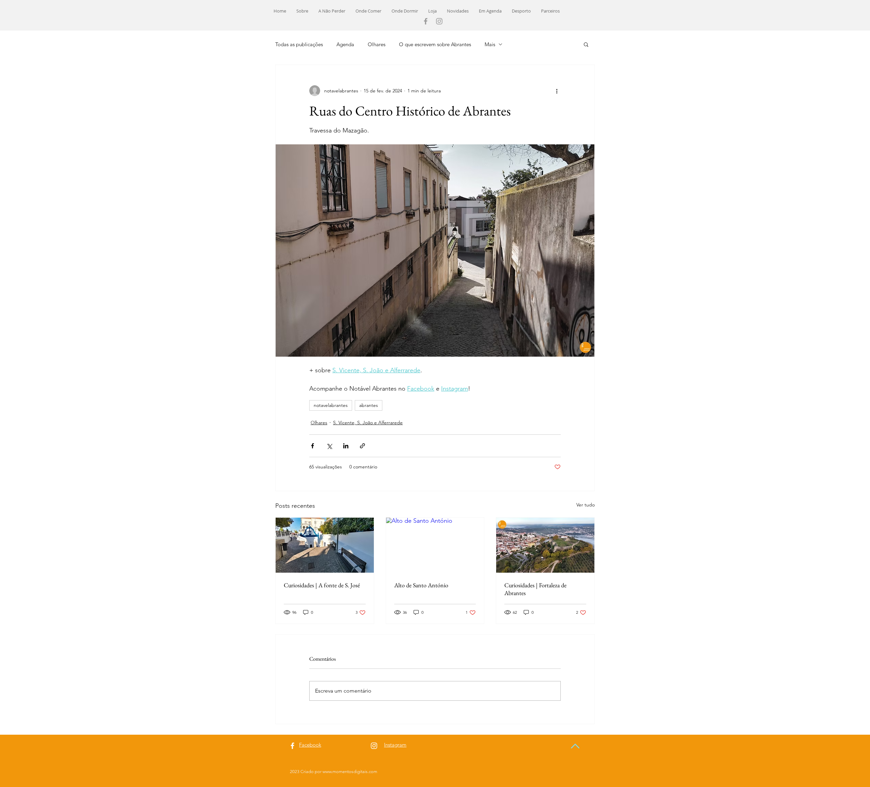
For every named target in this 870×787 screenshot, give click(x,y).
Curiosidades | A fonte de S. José (322, 585)
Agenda (345, 44)
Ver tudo (585, 505)
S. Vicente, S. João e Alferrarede (368, 422)
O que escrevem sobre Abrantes (435, 44)
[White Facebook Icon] (292, 745)
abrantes (368, 405)
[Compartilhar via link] (362, 446)
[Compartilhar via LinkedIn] (346, 446)
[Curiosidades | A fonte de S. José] (325, 545)
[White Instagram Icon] (374, 745)
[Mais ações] (557, 91)
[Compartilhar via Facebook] (312, 446)
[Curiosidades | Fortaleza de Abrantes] (545, 545)
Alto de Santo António (421, 585)
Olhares (376, 44)
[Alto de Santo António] (435, 545)
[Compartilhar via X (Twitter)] (329, 446)
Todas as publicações (299, 44)
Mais (490, 44)
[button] (586, 44)
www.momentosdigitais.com (350, 771)
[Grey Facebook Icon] (425, 21)
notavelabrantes (331, 405)
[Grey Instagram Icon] (439, 21)
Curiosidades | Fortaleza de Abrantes (535, 589)
